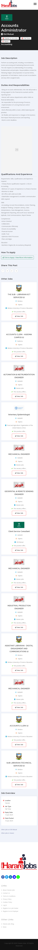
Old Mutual (8, 34)
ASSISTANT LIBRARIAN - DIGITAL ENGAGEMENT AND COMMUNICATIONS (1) (19, 648)
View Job (19, 316)
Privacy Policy (6, 899)
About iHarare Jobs (8, 890)
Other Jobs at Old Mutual (9, 829)
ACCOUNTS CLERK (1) (19, 726)
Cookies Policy (7, 902)
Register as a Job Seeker (10, 908)
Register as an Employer (10, 911)
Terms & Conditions (8, 896)
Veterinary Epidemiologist (19, 415)
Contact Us (6, 893)
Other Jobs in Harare (7, 833)
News (4, 927)
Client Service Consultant (19, 531)
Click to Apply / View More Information (18, 257)
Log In (4, 905)
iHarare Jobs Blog (8, 924)
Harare (6, 41)
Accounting (6, 44)
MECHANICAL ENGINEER (19, 454)
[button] (35, 4)
